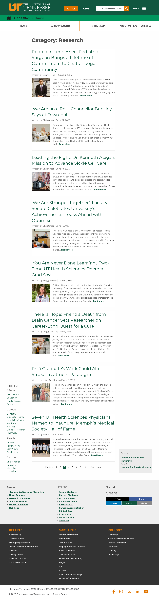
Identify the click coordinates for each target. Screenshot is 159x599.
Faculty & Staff (67, 498)
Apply (71, 8)
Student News (14, 452)
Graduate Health (15, 417)
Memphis (11, 468)
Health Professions (16, 420)
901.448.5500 (52, 589)
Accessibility (15, 535)
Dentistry (11, 414)
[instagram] (121, 593)
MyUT (62, 566)
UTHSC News (23, 18)
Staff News (12, 449)
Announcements (61, 26)
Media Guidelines (18, 505)
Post (121, 499)
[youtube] (146, 593)
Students (63, 570)
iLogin (62, 562)
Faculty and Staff (67, 554)
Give (86, 8)
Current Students (68, 495)
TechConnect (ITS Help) (70, 574)
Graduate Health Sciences (121, 539)
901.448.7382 (72, 589)
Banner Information (68, 535)
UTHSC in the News (19, 498)
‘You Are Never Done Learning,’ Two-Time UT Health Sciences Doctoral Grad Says (70, 268)
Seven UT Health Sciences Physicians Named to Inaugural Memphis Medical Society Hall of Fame (73, 423)
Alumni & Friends (68, 501)
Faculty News (13, 446)
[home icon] (8, 18)
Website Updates (18, 558)
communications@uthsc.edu (136, 467)
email (129, 503)
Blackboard (64, 539)
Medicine (11, 423)
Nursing (11, 426)
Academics (65, 514)
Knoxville (11, 465)
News (23, 26)
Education (12, 398)
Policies (13, 550)
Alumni (10, 442)
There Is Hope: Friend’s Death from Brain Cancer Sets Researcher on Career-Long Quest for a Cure (69, 320)
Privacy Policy (16, 554)
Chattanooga (13, 462)
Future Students (68, 492)
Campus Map (65, 543)
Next (99, 467)
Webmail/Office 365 (69, 578)
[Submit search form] (126, 8)
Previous (49, 467)
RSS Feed (14, 508)
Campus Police (16, 539)
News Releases (17, 495)
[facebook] (113, 593)
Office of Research (16, 430)
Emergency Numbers (19, 543)
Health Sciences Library (70, 558)
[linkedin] (138, 593)
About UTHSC (66, 505)
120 (92, 467)
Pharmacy (12, 433)
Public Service (14, 401)
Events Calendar (67, 550)
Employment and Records (72, 546)
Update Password (18, 562)
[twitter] (129, 593)
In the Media (98, 26)
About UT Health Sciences (135, 26)
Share (145, 499)
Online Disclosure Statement (23, 546)
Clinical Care (13, 394)
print (145, 503)
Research (11, 404)
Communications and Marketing (26, 492)
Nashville (11, 471)
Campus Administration (71, 508)
